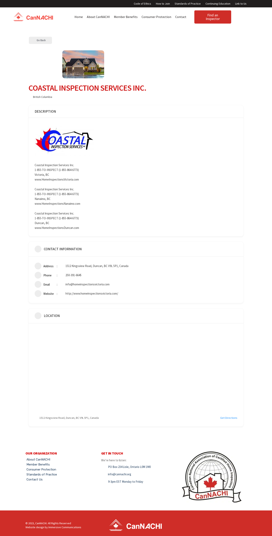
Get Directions (228, 418)
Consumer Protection (156, 17)
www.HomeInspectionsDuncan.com (57, 228)
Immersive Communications (64, 527)
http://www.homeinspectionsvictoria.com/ (92, 293)
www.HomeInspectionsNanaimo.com (57, 203)
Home (78, 17)
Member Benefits (126, 17)
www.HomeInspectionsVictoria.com (57, 179)
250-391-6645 (73, 275)
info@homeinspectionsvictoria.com (88, 284)
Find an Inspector (213, 17)
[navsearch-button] (233, 16)
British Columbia (42, 97)
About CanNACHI (98, 17)
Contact (180, 17)
